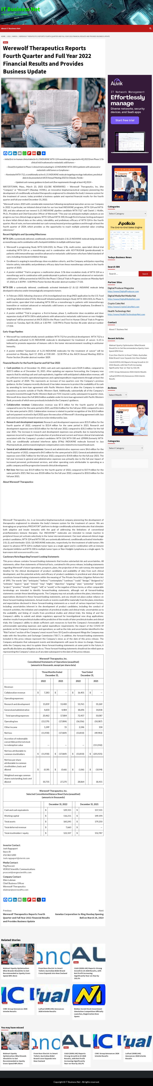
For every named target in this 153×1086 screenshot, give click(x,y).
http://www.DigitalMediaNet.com (124, 299)
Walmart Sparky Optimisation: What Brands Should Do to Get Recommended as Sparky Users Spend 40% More (16, 972)
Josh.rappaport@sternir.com (16, 858)
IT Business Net (20, 9)
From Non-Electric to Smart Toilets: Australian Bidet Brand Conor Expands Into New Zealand (52, 970)
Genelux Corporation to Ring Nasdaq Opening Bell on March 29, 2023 (79, 914)
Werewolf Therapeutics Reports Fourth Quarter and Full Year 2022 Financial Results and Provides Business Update (26, 916)
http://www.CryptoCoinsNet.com (123, 306)
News (5, 42)
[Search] (150, 28)
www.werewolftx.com (28, 552)
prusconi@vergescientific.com (17, 872)
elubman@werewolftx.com (15, 889)
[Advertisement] (101, 12)
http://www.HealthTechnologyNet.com (126, 314)
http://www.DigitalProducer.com (123, 291)
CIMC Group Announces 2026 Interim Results (15, 1010)
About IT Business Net (10, 28)
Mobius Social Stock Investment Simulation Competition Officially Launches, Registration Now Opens (88, 1012)
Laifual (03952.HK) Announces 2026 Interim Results (51, 1010)
